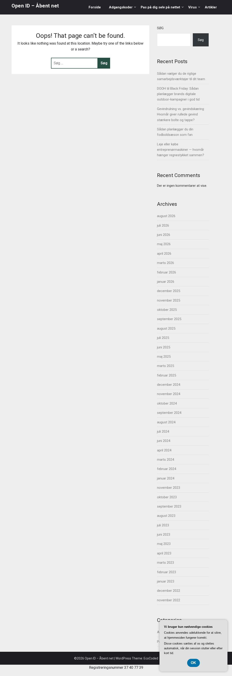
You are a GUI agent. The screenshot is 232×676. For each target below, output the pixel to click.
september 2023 (169, 506)
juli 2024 (163, 431)
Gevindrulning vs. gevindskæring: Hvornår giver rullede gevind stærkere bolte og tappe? (181, 114)
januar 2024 (165, 478)
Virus (192, 7)
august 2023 (166, 516)
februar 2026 (166, 272)
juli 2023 (163, 525)
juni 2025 (163, 347)
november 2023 (168, 488)
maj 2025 (164, 357)
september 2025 (169, 319)
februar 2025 (166, 375)
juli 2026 (163, 225)
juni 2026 (163, 235)
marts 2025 (165, 366)
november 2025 (168, 300)
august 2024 (166, 422)
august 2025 (166, 328)
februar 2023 (166, 572)
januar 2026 (165, 282)
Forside (95, 7)
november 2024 (168, 394)
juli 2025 (163, 338)
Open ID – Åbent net (35, 6)
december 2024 (168, 385)
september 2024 (169, 413)
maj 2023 (164, 544)
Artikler (211, 7)
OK (193, 663)
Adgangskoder (121, 7)
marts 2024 (165, 460)
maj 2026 (164, 244)
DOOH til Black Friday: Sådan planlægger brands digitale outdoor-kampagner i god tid (178, 94)
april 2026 (164, 254)
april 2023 (164, 553)
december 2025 (168, 291)
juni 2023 (163, 534)
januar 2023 (165, 581)
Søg (160, 28)
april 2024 (164, 450)
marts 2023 (165, 563)
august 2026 (166, 216)
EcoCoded (151, 658)
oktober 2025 (167, 310)
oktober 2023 (167, 497)
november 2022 (168, 600)
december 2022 (168, 591)
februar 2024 (166, 469)
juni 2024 (163, 441)
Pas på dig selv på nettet (160, 7)
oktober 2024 (167, 403)
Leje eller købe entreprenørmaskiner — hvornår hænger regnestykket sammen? (180, 149)
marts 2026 (165, 263)
